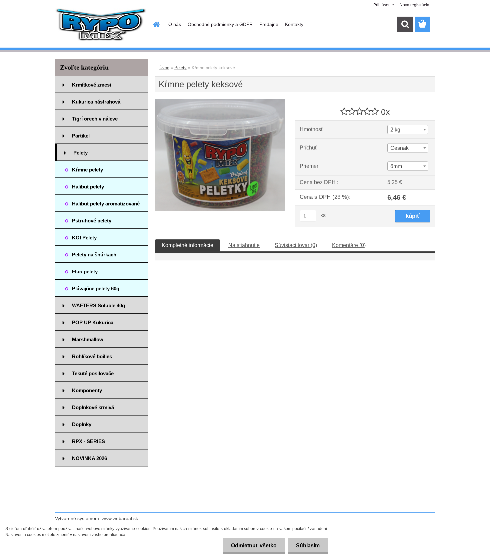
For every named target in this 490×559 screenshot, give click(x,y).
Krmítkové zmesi (91, 85)
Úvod (164, 67)
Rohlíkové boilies (92, 356)
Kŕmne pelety (87, 169)
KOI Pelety (84, 237)
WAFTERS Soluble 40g (98, 305)
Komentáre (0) (349, 245)
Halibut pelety (88, 186)
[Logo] (101, 24)
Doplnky (81, 424)
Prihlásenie (383, 5)
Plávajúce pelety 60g (95, 288)
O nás (174, 24)
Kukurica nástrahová (96, 102)
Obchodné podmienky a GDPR (220, 24)
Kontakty (294, 24)
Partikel (81, 136)
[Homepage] (155, 24)
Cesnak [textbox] (399, 148)
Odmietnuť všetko (254, 545)
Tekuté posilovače (93, 373)
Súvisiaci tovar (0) (296, 245)
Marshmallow (87, 339)
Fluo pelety (85, 271)
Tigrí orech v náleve (95, 119)
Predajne (268, 24)
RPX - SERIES (88, 441)
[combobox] (407, 129)
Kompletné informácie (187, 245)
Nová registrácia (414, 5)
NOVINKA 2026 (89, 458)
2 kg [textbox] (395, 130)
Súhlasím (308, 545)
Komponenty (87, 390)
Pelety (80, 152)
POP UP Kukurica (92, 322)
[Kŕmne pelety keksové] (220, 102)
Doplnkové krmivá (93, 407)
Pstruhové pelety (91, 220)
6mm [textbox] (396, 166)
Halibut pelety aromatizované (106, 203)
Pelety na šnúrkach (94, 254)
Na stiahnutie (244, 245)
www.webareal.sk (120, 518)
